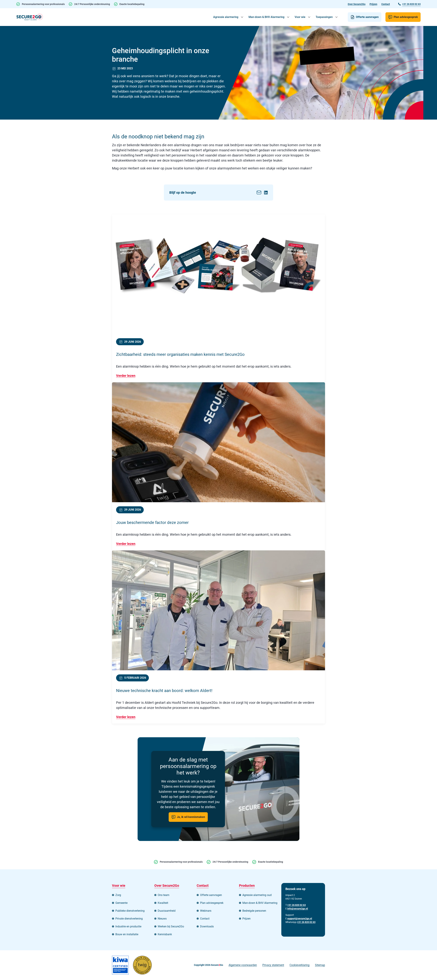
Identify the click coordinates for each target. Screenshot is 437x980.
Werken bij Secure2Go (171, 926)
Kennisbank (165, 934)
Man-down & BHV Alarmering (266, 17)
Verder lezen (125, 376)
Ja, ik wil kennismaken (191, 817)
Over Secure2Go (356, 4)
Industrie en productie (128, 926)
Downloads (207, 926)
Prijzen (373, 4)
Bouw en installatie (126, 934)
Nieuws (162, 918)
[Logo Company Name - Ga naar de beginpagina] (29, 17)
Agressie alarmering (225, 17)
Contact (385, 4)
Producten (247, 885)
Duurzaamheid (166, 910)
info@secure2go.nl (297, 908)
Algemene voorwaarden (243, 965)
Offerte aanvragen (367, 17)
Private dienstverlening (129, 918)
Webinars (205, 910)
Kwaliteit (163, 902)
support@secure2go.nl (299, 918)
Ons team (163, 895)
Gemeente (121, 902)
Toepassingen (324, 17)
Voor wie (300, 17)
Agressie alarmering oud (257, 895)
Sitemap (320, 965)
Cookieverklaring (299, 965)
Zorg (118, 895)
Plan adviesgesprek (406, 17)
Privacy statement (273, 965)
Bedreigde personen (254, 910)
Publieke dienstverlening (130, 910)
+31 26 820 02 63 (306, 922)
